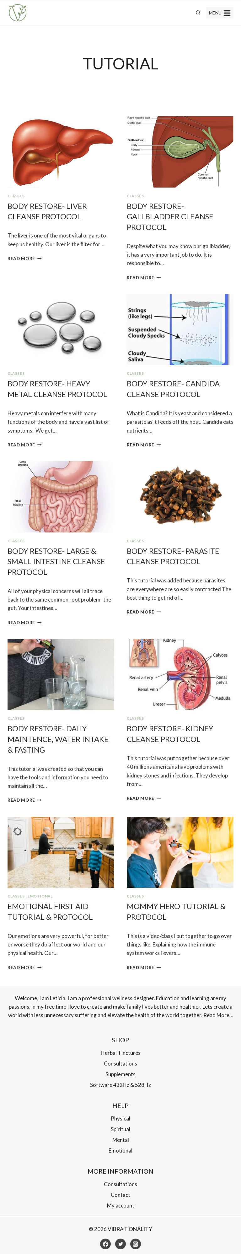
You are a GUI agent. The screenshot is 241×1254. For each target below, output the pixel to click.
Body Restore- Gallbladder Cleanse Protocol (170, 216)
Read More (25, 258)
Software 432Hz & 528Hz (120, 1085)
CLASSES (16, 196)
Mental (120, 1140)
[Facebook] (105, 1244)
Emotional (40, 896)
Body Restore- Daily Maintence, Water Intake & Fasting (58, 739)
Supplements (120, 1074)
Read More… (218, 1015)
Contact (120, 1194)
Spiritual (120, 1129)
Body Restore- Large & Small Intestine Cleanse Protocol (56, 561)
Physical (120, 1118)
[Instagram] (135, 1244)
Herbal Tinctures (121, 1053)
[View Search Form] (198, 13)
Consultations (120, 1063)
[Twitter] (120, 1244)
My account (120, 1205)
